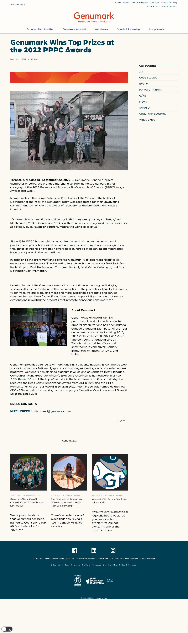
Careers (47, 558)
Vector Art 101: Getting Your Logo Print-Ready (109, 500)
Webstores (101, 29)
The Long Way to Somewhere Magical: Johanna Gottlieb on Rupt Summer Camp (67, 502)
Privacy (143, 558)
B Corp (118, 2)
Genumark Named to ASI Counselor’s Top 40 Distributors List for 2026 (26, 502)
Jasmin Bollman (33, 495)
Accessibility (37, 558)
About (126, 2)
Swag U (144, 107)
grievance (151, 558)
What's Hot (147, 119)
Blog (175, 2)
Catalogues (142, 2)
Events (144, 83)
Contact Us (166, 2)
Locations (134, 558)
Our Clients (154, 2)
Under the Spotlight (152, 113)
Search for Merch (169, 6)
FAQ (127, 558)
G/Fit (142, 95)
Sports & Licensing (128, 29)
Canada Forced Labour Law (63, 558)
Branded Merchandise (40, 29)
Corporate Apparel (74, 29)
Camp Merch (156, 29)
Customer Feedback (105, 558)
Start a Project (152, 6)
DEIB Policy (119, 558)
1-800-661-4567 (18, 4)
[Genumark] (94, 17)
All (32, 59)
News (35, 59)
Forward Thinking (150, 89)
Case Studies (148, 77)
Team (132, 2)
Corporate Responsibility (85, 558)
